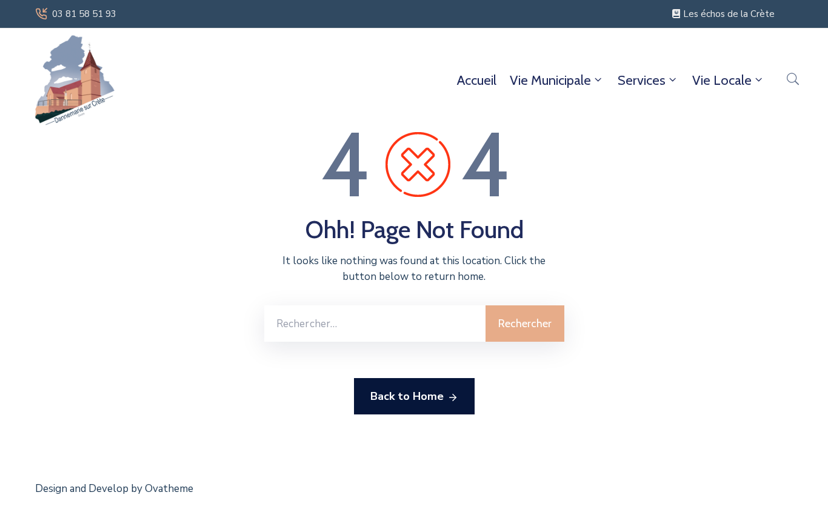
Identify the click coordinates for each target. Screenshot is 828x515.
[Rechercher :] (375, 323)
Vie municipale (550, 80)
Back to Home (407, 396)
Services (642, 80)
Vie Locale (722, 80)
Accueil (476, 80)
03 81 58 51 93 (84, 14)
